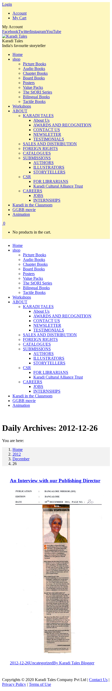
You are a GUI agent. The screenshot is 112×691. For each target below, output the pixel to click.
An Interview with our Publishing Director (55, 480)
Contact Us (98, 679)
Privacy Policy (14, 684)
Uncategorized (41, 663)
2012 (17, 454)
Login (7, 4)
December (21, 459)
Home (18, 449)
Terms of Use (40, 684)
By (73, 663)
